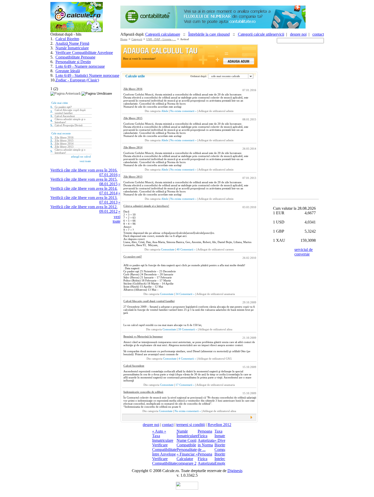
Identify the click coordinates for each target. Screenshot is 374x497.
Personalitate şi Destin (73, 62)
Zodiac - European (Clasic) (77, 80)
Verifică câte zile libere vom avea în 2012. (84, 207)
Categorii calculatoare (162, 34)
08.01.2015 (108, 184)
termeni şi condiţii (190, 424)
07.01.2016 (108, 175)
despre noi (298, 34)
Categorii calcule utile (255, 34)
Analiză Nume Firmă (72, 43)
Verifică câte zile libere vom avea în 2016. (84, 170)
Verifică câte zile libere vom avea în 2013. (84, 197)
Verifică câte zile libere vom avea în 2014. (84, 188)
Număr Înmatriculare (72, 48)
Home (123, 39)
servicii (278, 34)
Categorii (137, 39)
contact (318, 34)
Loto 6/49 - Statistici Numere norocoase (87, 75)
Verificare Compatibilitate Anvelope (84, 52)
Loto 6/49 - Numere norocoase (80, 66)
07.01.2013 (108, 202)
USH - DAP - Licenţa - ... (161, 39)
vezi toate (116, 219)
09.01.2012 (108, 211)
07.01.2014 (108, 193)
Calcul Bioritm (67, 39)
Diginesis (234, 470)
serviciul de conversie (303, 251)
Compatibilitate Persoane (75, 57)
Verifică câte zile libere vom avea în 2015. (84, 179)
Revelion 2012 (219, 424)
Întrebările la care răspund (209, 34)
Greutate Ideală (67, 71)
